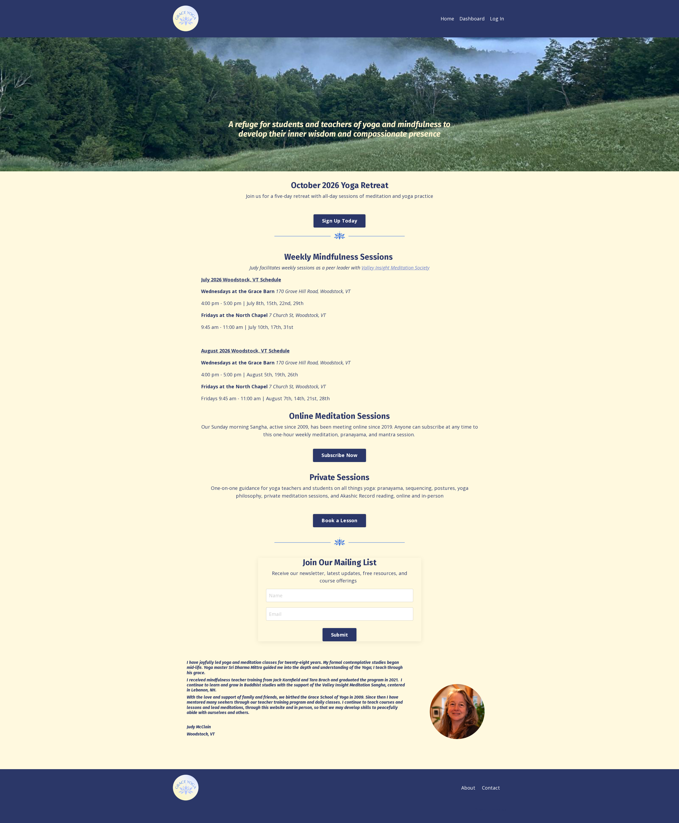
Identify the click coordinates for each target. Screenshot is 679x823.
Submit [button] (339, 635)
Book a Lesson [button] (339, 520)
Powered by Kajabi (491, 809)
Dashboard (472, 18)
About (468, 788)
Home (447, 18)
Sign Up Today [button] (339, 220)
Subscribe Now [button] (339, 455)
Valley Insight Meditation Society (395, 267)
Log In (497, 18)
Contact (491, 788)
